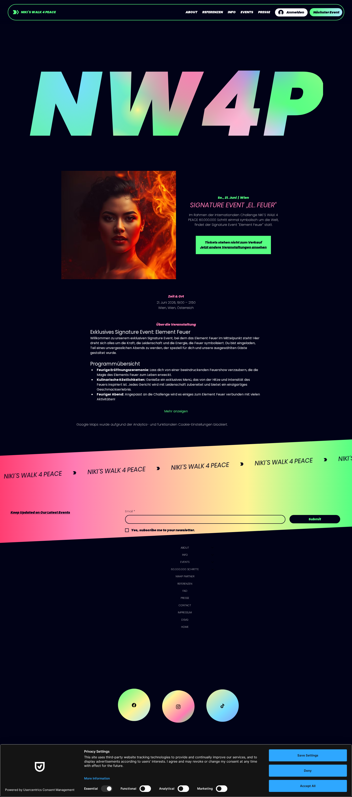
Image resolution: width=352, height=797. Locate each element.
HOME (185, 627)
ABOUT (185, 548)
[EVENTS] (213, 561)
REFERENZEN (184, 584)
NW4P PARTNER (185, 576)
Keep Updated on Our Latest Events (40, 512)
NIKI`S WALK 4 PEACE (38, 12)
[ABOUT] (213, 547)
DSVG (184, 620)
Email (130, 511)
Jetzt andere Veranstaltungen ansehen (233, 247)
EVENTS (184, 562)
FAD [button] (185, 591)
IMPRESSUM (185, 612)
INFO (185, 555)
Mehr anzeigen (176, 411)
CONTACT (185, 605)
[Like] (134, 706)
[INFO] (213, 554)
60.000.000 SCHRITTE (185, 569)
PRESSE (185, 598)
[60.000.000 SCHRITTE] (213, 569)
